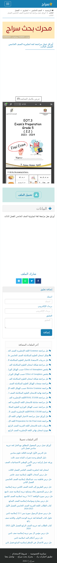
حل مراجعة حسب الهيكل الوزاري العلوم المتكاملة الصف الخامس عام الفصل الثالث (27, 407)
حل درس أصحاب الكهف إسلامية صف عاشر (28, 475)
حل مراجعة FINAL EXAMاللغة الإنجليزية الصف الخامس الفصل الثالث (27, 398)
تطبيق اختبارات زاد (44, 557)
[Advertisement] (28, 72)
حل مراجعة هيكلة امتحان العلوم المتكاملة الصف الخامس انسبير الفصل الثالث (27, 365)
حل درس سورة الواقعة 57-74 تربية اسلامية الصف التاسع (28, 496)
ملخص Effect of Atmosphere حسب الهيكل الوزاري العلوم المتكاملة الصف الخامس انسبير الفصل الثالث (27, 369)
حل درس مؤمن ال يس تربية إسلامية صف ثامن (28, 533)
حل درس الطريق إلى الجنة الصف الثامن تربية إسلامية (28, 487)
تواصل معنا (9, 557)
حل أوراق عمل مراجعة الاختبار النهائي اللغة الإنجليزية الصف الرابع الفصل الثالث (27, 416)
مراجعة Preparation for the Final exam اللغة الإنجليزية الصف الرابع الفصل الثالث (27, 421)
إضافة (46, 332)
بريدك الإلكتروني (45, 306)
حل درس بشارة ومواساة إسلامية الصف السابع (28, 501)
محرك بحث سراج (25, 557)
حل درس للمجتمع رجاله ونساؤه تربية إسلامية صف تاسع (28, 492)
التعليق (49, 316)
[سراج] (47, 3)
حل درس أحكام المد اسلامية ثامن (28, 538)
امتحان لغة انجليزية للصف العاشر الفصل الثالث (28, 470)
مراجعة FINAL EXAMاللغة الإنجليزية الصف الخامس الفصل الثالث (27, 412)
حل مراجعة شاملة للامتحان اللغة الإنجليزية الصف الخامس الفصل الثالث (27, 402)
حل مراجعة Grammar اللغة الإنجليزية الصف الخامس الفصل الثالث (27, 351)
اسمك (49, 297)
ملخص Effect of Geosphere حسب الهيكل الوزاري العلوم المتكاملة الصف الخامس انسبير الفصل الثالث (27, 374)
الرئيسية (48, 10)
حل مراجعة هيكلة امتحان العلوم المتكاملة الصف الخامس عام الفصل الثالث (27, 379)
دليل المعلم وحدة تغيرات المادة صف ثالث (28, 458)
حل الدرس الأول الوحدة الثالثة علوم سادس (28, 453)
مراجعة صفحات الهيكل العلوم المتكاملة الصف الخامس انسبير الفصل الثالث (27, 383)
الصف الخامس (36, 10)
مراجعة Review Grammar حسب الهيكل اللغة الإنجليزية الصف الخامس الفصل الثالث (27, 388)
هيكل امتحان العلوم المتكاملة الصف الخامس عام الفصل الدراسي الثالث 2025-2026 (27, 355)
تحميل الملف (25, 194)
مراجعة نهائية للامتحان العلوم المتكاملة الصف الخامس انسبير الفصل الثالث (27, 393)
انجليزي (25, 10)
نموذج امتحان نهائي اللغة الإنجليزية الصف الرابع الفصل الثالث (27, 430)
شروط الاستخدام (19, 554)
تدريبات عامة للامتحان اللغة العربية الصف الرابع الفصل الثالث (27, 426)
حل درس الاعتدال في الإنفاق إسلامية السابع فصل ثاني (28, 542)
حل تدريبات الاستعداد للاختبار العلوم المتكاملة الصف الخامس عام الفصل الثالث (27, 360)
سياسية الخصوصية (38, 554)
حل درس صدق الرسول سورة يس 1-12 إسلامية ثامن (28, 513)
